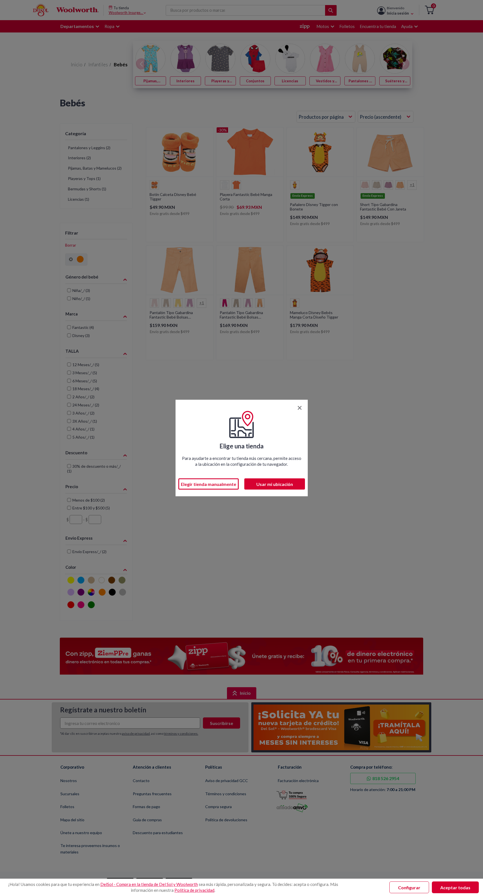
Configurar (409, 887)
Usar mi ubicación (274, 484)
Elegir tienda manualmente (208, 484)
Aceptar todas (455, 887)
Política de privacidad (194, 890)
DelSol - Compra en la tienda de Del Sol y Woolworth (149, 884)
